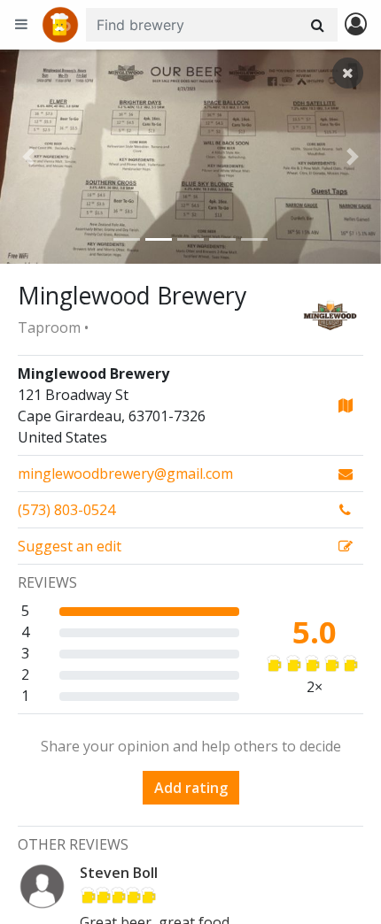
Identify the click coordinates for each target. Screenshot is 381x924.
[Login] (356, 25)
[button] (29, 157)
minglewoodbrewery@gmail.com (125, 473)
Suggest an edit (69, 546)
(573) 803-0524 (66, 510)
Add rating (191, 787)
